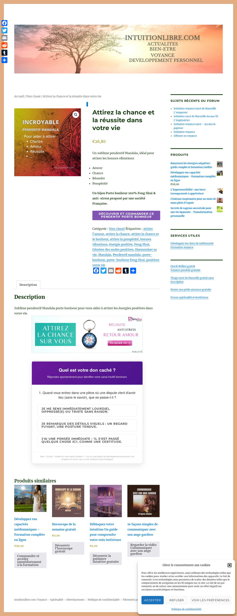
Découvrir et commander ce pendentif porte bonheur (126, 215)
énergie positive (121, 244)
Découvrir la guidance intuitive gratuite (106, 559)
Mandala (104, 255)
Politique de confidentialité (186, 609)
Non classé (33, 96)
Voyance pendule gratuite (185, 270)
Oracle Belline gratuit (183, 266)
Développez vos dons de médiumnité (192, 243)
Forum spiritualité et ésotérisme (189, 297)
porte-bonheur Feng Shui (126, 260)
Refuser (176, 600)
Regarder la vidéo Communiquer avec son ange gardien (143, 549)
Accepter (152, 600)
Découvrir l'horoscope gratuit (64, 548)
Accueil (19, 96)
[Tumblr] (4, 52)
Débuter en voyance (185, 135)
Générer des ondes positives (112, 249)
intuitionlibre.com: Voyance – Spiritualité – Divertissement (49, 599)
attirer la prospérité (124, 239)
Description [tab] (28, 285)
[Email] (4, 38)
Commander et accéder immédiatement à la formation (29, 560)
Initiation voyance (184, 132)
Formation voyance (182, 247)
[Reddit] (4, 45)
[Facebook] (4, 23)
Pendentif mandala (127, 255)
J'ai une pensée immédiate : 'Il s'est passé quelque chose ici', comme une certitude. (81, 440)
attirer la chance (118, 234)
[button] (229, 565)
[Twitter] (4, 30)
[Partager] (4, 60)
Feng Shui (141, 244)
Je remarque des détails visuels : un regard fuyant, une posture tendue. (84, 425)
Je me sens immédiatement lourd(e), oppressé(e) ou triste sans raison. (75, 410)
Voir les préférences (210, 600)
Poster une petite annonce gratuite (191, 289)
